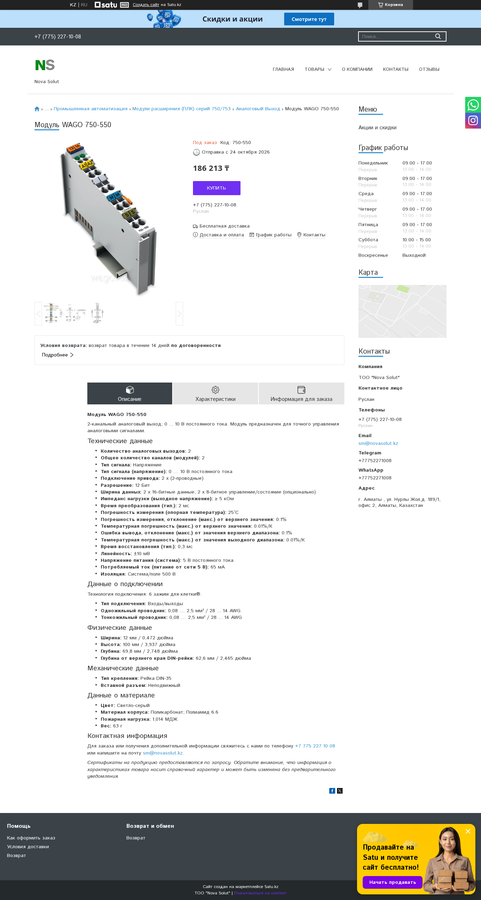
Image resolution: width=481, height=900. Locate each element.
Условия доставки (28, 846)
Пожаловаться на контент (260, 893)
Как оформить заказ (31, 838)
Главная (283, 69)
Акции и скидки (377, 127)
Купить (216, 188)
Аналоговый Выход (258, 108)
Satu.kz (271, 887)
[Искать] (438, 36)
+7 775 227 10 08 (315, 746)
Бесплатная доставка (225, 226)
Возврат (16, 855)
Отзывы (429, 69)
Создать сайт (146, 4)
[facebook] (332, 792)
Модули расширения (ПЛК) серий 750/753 (181, 108)
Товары (314, 69)
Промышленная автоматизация (90, 108)
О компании (357, 69)
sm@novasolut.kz (378, 443)
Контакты (395, 69)
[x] (340, 792)
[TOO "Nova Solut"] (45, 64)
